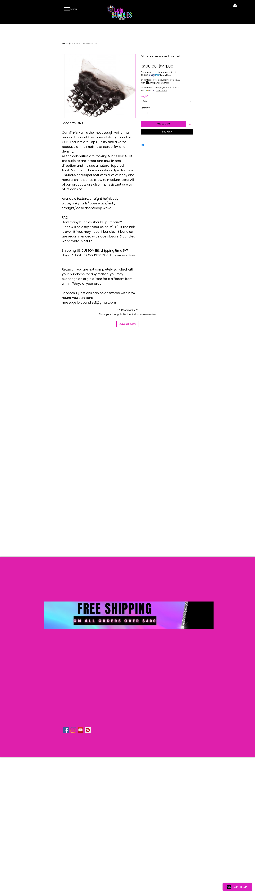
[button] (235, 5)
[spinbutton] (147, 113)
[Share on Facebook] (142, 145)
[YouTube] (80, 730)
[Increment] (152, 113)
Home (65, 43)
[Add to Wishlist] (190, 124)
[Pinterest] (88, 730)
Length (144, 96)
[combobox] (167, 101)
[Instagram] (73, 730)
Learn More (165, 75)
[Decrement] (143, 113)
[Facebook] (66, 730)
